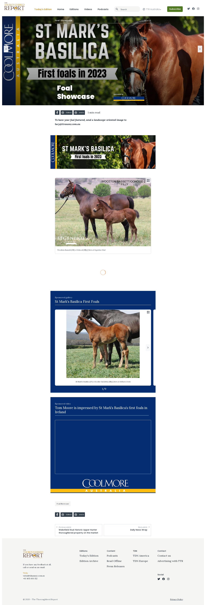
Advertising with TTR (170, 561)
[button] (57, 112)
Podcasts (103, 9)
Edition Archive (89, 561)
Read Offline (114, 561)
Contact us (164, 555)
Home (60, 9)
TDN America (141, 555)
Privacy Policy (176, 599)
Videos (88, 9)
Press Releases (116, 566)
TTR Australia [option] (153, 9)
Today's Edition (43, 9)
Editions (74, 9)
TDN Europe (140, 561)
